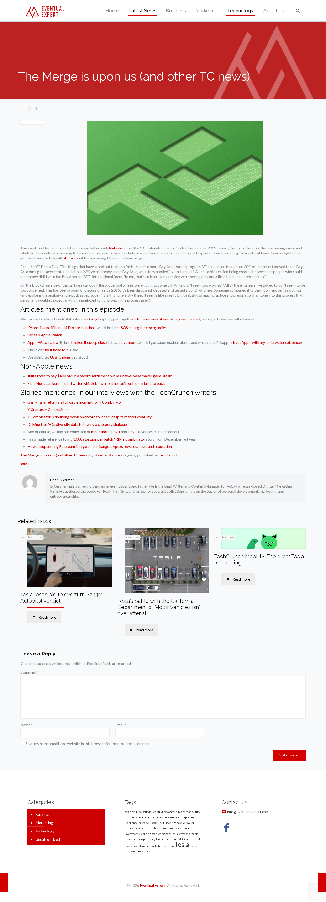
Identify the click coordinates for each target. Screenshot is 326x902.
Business (42, 814)
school (174, 839)
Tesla (181, 844)
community (173, 811)
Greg (93, 319)
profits (128, 839)
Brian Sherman (62, 480)
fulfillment (166, 822)
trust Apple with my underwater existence (267, 342)
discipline (143, 817)
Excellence (131, 822)
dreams (154, 817)
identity (172, 828)
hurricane (160, 828)
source (25, 463)
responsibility (147, 839)
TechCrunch (168, 455)
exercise (143, 822)
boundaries (149, 811)
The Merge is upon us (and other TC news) (54, 455)
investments (132, 833)
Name (26, 724)
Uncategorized (47, 839)
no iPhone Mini (57, 349)
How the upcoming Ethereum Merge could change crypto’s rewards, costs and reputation (99, 446)
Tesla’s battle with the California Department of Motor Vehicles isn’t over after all (159, 607)
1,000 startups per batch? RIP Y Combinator (109, 439)
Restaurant (163, 839)
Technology (44, 831)
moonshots (100, 431)
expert (154, 823)
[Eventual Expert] (45, 10)
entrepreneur (168, 817)
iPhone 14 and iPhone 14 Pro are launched (61, 327)
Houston (148, 828)
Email (121, 724)
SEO (181, 839)
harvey (129, 828)
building (162, 811)
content (186, 812)
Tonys (193, 845)
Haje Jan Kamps (107, 455)
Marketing (44, 822)
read (135, 839)
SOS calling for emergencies (144, 327)
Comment (29, 672)
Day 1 (115, 431)
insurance (183, 828)
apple (128, 812)
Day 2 (132, 431)
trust (128, 851)
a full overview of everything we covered (167, 319)
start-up (169, 845)
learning (145, 833)
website (136, 851)
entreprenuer (187, 817)
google (177, 823)
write (145, 851)
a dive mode (127, 342)
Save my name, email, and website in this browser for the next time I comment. (89, 743)
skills (189, 839)
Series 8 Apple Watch (44, 335)
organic (193, 833)
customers (131, 817)
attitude (137, 811)
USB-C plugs (60, 357)
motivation (182, 833)
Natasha (116, 248)
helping (138, 828)
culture (196, 811)
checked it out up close (88, 342)
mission (170, 834)
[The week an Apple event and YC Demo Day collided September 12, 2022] (4, 882)
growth (188, 823)
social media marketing (148, 846)
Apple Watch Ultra (42, 342)
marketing (158, 834)
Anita (68, 258)
